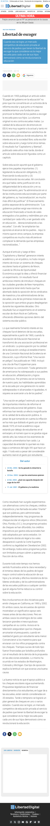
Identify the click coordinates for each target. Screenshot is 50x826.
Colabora (39, 6)
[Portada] (18, 6)
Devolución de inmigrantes (33, 1)
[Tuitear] (9, 75)
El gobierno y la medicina (23, 487)
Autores (34, 816)
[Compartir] (4, 75)
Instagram (18, 822)
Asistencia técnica (20, 816)
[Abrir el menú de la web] (3, 6)
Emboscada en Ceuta (16, 1)
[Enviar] (13, 75)
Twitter (14, 822)
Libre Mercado (20, 11)
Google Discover (26, 822)
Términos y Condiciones (20, 814)
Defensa (40, 11)
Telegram (34, 822)
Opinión (3, 11)
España (10, 11)
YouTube (22, 822)
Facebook (10, 822)
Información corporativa (24, 812)
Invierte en (31, 11)
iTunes (38, 822)
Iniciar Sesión (47, 6)
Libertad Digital (25, 807)
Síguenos (30, 75)
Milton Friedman (9, 30)
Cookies (35, 814)
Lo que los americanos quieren (25, 475)
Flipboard (30, 822)
